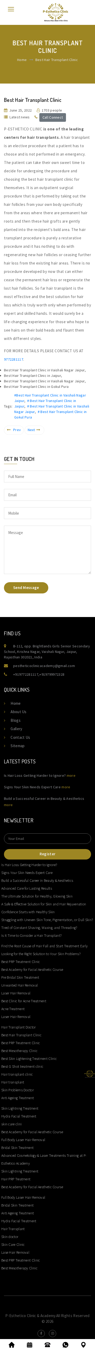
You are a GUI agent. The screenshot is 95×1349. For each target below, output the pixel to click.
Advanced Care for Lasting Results (26, 888)
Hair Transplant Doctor (18, 1027)
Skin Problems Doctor (17, 1090)
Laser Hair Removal (15, 993)
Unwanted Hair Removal (19, 985)
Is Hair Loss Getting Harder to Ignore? (29, 864)
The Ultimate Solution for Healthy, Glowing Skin (37, 896)
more (71, 775)
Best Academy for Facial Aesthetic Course (32, 969)
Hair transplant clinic (17, 1074)
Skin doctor (9, 1236)
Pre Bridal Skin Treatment (20, 977)
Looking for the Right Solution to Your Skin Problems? (40, 953)
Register (47, 853)
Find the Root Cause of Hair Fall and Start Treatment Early (44, 946)
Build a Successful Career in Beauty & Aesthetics (37, 880)
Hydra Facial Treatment (18, 1116)
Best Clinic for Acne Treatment (23, 1001)
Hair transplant (12, 1082)
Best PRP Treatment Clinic (20, 961)
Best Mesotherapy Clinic (19, 1050)
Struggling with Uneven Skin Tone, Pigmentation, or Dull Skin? (47, 919)
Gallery (16, 728)
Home (22, 59)
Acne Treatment (13, 1008)
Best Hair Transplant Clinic (21, 1035)
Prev (17, 429)
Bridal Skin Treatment (17, 1147)
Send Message (26, 587)
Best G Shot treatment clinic (22, 1066)
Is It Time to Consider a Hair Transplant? (31, 935)
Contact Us (20, 737)
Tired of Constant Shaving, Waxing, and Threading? (39, 927)
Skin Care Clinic (13, 1244)
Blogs (16, 720)
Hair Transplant (13, 1228)
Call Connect (52, 117)
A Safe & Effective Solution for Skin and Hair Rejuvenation (43, 904)
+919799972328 (51, 674)
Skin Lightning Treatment (19, 1108)
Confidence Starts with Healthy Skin (28, 912)
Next (31, 429)
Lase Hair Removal (15, 1252)
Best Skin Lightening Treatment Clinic (29, 1058)
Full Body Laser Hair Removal (23, 1139)
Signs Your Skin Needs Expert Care (27, 872)
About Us (18, 711)
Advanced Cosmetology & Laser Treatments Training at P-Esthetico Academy (43, 1159)
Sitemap (18, 745)
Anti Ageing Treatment (17, 1097)
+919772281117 (25, 674)
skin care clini (11, 1124)
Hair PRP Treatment (15, 1179)
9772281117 (13, 359)
